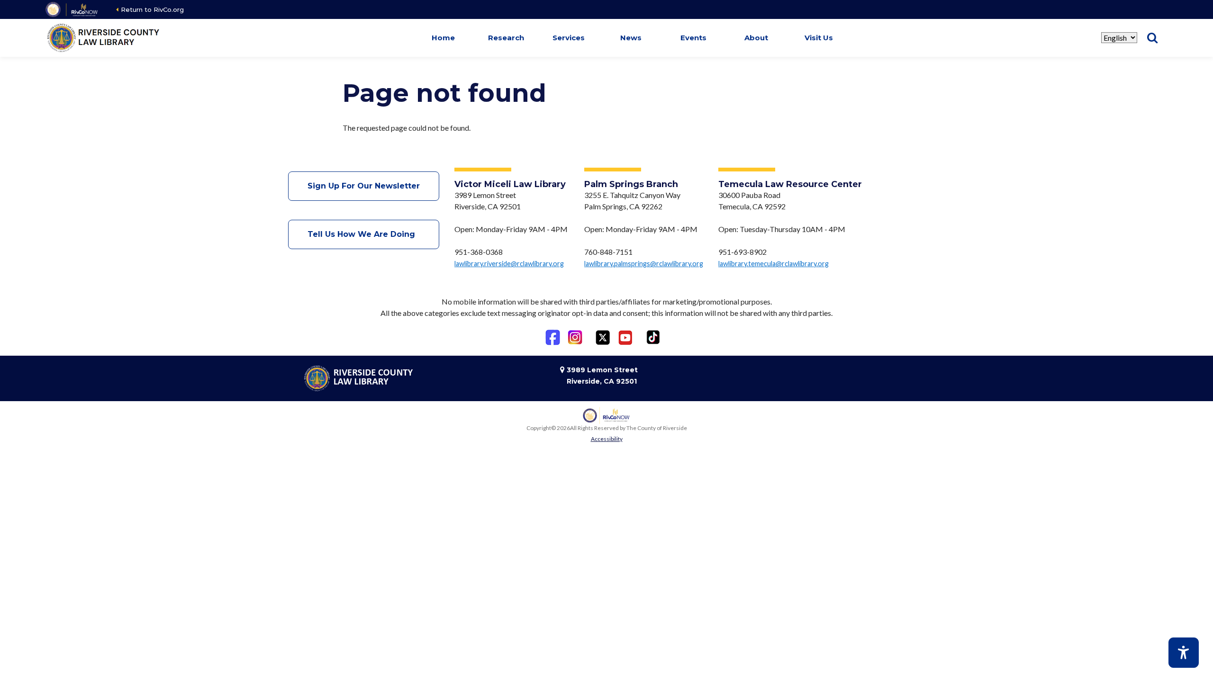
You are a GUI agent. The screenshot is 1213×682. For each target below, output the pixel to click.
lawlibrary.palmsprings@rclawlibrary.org (643, 264)
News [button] (631, 37)
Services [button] (568, 37)
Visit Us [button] (819, 37)
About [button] (756, 37)
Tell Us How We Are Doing (364, 234)
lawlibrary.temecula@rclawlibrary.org (773, 264)
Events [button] (693, 37)
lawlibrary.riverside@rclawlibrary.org (509, 264)
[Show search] (1152, 38)
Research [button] (506, 37)
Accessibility (607, 438)
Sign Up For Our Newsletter (364, 185)
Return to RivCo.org (152, 9)
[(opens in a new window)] (72, 9)
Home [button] (443, 37)
